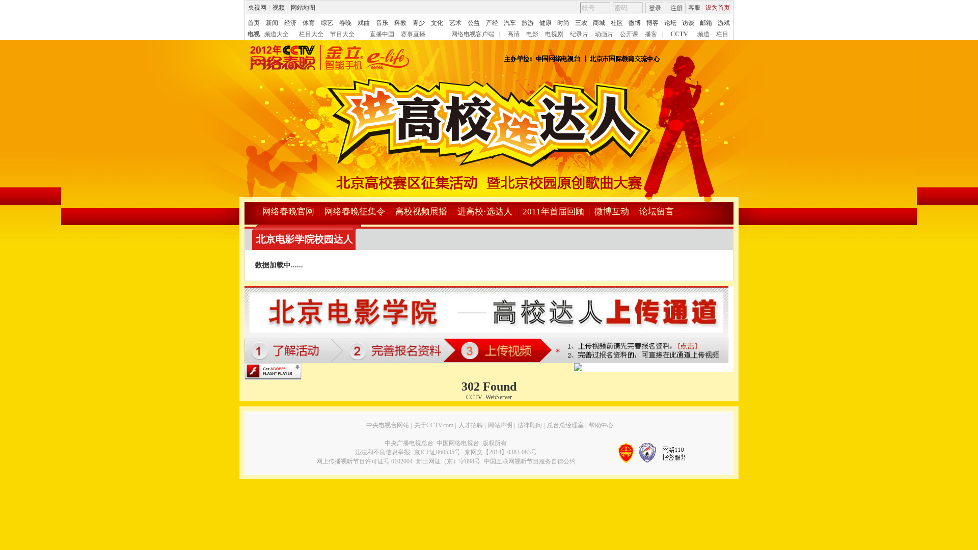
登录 (655, 8)
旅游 (528, 22)
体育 (309, 22)
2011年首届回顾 (553, 211)
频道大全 (276, 34)
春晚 (345, 22)
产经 (492, 22)
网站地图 (303, 7)
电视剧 (554, 34)
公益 (474, 22)
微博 (635, 22)
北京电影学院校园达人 (304, 239)
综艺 (327, 22)
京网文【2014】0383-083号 (501, 452)
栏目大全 (311, 34)
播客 (651, 34)
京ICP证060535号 (437, 452)
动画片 (604, 34)
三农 (581, 22)
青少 (419, 22)
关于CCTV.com (433, 425)
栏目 (722, 34)
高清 (513, 34)
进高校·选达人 (484, 211)
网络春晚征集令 (354, 211)
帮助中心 (601, 425)
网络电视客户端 (472, 34)
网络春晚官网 (288, 211)
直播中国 (382, 34)
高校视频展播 (421, 211)
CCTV (679, 34)
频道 (703, 34)
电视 (254, 34)
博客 (652, 22)
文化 (437, 22)
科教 (400, 22)
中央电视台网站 (387, 425)
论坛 (670, 22)
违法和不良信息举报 (382, 452)
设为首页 (717, 7)
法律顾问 (530, 425)
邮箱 (706, 22)
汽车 (510, 22)
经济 (290, 22)
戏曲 (364, 22)
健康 (545, 22)
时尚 (563, 22)
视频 (279, 7)
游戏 (724, 22)
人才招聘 (470, 425)
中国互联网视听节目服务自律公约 (530, 461)
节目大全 (342, 34)
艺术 (455, 22)
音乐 (382, 22)
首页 (254, 22)
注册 (676, 8)
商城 (599, 22)
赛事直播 (413, 34)
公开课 (629, 34)
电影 (532, 34)
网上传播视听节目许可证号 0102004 (364, 461)
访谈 (688, 22)
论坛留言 (656, 211)
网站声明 (500, 425)
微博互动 (611, 211)
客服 (694, 7)
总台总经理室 (565, 425)
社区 (617, 22)
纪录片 (579, 34)
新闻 (272, 22)
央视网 (257, 7)
